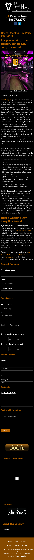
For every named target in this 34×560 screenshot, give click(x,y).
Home (10, 541)
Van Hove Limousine (17, 7)
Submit (5, 430)
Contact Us (23, 545)
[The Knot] (17, 511)
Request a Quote (12, 545)
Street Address (5, 368)
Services (23, 541)
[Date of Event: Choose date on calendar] (1, 312)
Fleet (16, 541)
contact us (9, 257)
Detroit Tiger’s (6, 100)
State (2, 382)
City (2, 376)
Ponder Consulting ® (21, 556)
